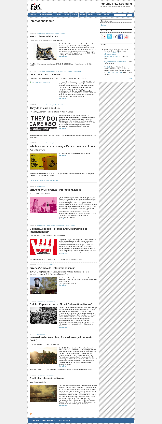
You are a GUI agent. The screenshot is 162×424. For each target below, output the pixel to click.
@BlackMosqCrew (109, 54)
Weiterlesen (63, 56)
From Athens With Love (44, 36)
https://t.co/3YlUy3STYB (115, 72)
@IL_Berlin (107, 62)
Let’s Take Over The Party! (45, 74)
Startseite (33, 15)
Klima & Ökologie (50, 225)
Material (66, 15)
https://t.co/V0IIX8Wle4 (111, 53)
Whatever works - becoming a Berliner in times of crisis (63, 146)
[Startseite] (36, 6)
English (103, 25)
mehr (130, 78)
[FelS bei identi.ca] (104, 39)
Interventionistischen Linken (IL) (122, 6)
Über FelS (58, 15)
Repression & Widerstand (65, 71)
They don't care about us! (45, 108)
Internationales (41, 33)
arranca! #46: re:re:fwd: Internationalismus (44, 180)
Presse (106, 15)
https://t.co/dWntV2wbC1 (119, 62)
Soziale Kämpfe (50, 33)
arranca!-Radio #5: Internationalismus (52, 268)
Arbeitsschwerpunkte (45, 15)
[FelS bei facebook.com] (121, 39)
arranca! (82, 15)
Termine (74, 15)
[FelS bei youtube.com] (127, 39)
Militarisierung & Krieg (51, 71)
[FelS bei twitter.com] (110, 39)
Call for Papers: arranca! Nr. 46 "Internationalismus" (61, 304)
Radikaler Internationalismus (47, 378)
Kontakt (90, 15)
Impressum (67, 420)
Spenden (98, 15)
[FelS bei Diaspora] (115, 39)
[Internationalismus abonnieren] (31, 414)
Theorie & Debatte (60, 33)
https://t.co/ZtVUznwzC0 (111, 56)
